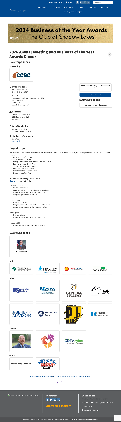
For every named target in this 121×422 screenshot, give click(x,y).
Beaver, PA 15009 (98, 403)
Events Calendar (47, 376)
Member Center (42, 7)
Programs (92, 7)
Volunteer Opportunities (67, 376)
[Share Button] (110, 54)
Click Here (12, 181)
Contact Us (88, 376)
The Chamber (69, 7)
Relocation (104, 7)
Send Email (16, 141)
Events (81, 7)
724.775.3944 (87, 406)
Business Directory (35, 376)
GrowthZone (74, 419)
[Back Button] (10, 48)
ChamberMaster (89, 419)
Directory (56, 7)
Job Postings (80, 376)
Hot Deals (56, 376)
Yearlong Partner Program (73, 12)
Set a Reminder (95, 95)
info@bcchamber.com (91, 410)
